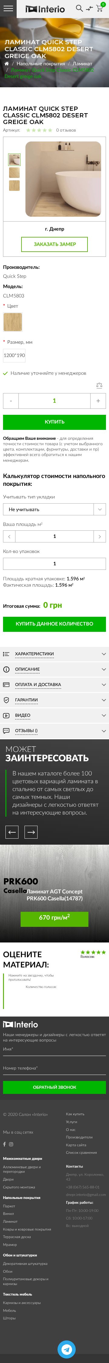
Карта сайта (76, 1145)
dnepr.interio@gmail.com (86, 1195)
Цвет (12, 306)
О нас (71, 1130)
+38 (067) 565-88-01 (83, 1187)
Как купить (75, 1114)
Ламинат (82, 63)
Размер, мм (19, 342)
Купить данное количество (54, 624)
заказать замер (55, 244)
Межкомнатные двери (22, 1158)
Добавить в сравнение (101, 386)
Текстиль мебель (17, 1294)
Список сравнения (81, 1152)
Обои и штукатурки (20, 1255)
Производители (79, 1137)
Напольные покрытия (41, 63)
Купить (54, 422)
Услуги (71, 1122)
